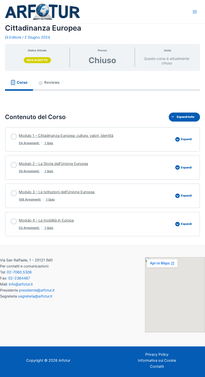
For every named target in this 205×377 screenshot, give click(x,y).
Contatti (157, 366)
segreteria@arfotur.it (35, 296)
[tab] (19, 82)
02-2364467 (19, 278)
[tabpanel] (102, 98)
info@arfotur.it (21, 284)
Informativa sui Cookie (157, 360)
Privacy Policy (156, 354)
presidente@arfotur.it (36, 290)
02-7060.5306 (19, 272)
